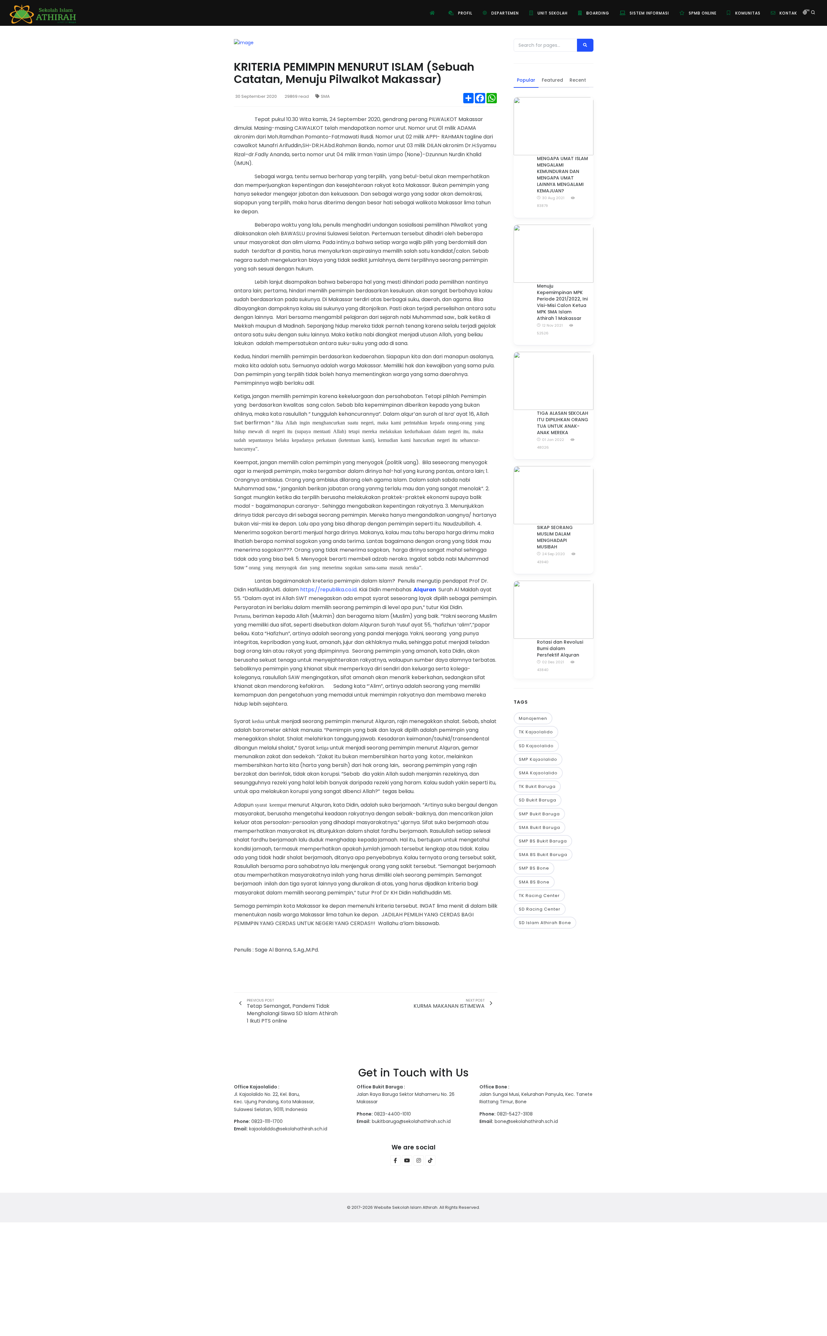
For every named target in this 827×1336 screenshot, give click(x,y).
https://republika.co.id (328, 589)
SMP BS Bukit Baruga (543, 841)
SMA (325, 96)
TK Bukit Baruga (537, 786)
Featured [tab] (552, 80)
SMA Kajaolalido (538, 773)
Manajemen (533, 718)
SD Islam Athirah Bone (545, 923)
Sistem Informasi (648, 13)
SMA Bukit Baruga (539, 827)
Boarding (597, 13)
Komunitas (747, 13)
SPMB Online (702, 13)
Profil (464, 13)
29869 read (297, 96)
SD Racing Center (539, 909)
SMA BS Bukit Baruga (543, 855)
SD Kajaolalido (536, 746)
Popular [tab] (526, 80)
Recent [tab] (578, 80)
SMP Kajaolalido (538, 759)
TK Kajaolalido (536, 732)
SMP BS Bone (534, 868)
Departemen (504, 13)
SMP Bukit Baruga (539, 814)
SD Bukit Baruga (537, 800)
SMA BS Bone (534, 882)
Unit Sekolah (552, 13)
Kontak (787, 13)
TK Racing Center (539, 895)
